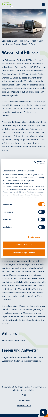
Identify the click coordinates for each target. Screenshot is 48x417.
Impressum (24, 400)
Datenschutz (24, 405)
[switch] (41, 212)
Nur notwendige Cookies (24, 253)
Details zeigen (34, 237)
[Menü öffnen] (43, 4)
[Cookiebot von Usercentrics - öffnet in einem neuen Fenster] (34, 162)
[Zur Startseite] (8, 4)
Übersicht (36, 361)
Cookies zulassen (24, 245)
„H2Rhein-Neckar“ (34, 60)
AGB (24, 395)
